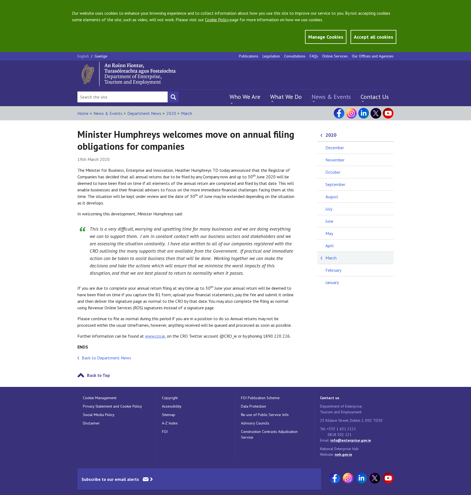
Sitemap (168, 414)
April (329, 245)
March (186, 113)
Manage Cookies (325, 37)
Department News (144, 113)
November (335, 160)
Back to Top (98, 375)
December (334, 147)
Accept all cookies (373, 37)
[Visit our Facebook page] (339, 113)
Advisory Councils (255, 423)
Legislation (271, 56)
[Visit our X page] (375, 113)
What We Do (286, 96)
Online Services (335, 56)
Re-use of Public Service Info (265, 414)
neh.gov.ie (343, 454)
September (335, 184)
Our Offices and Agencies (373, 56)
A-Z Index (170, 423)
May (329, 233)
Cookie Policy (217, 19)
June (329, 221)
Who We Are (245, 96)
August (331, 196)
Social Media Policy (98, 414)
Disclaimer (91, 423)
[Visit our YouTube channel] (388, 113)
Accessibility (172, 406)
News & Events (331, 96)
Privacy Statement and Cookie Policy (112, 406)
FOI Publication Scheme (260, 397)
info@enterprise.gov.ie (350, 440)
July (328, 209)
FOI (165, 431)
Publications (248, 56)
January (332, 282)
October (332, 172)
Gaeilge (101, 56)
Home (83, 113)
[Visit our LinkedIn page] (363, 113)
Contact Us (375, 96)
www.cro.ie (155, 336)
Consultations (295, 56)
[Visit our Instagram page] (351, 113)
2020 (171, 113)
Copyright (170, 397)
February (333, 270)
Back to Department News (106, 357)
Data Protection (253, 406)
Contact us (329, 397)
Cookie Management (99, 397)
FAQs (314, 56)
